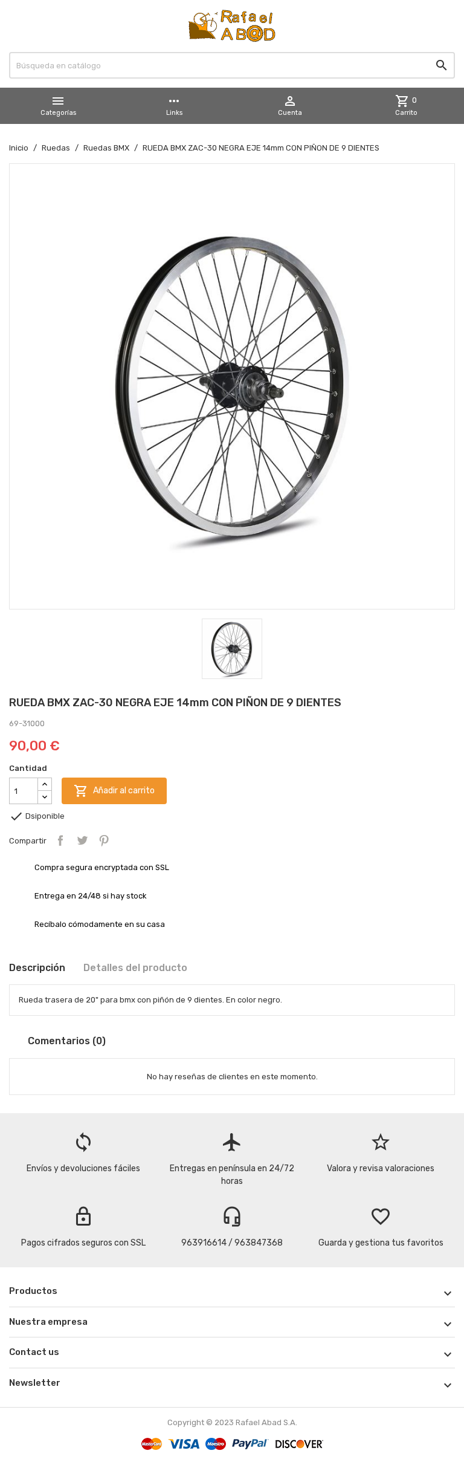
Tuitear (82, 840)
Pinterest (104, 840)
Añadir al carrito (114, 791)
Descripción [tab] (37, 967)
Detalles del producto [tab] (135, 967)
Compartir (60, 840)
